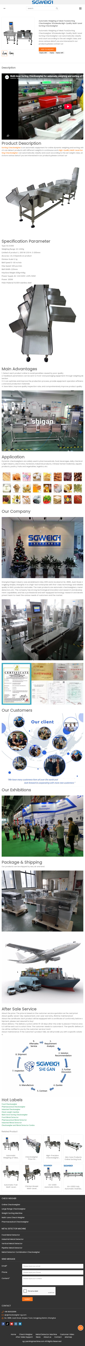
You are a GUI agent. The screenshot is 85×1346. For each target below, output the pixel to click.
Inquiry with (43, 53)
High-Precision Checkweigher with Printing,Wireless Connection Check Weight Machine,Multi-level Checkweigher (52, 1156)
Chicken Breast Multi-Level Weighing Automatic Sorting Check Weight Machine (32, 1187)
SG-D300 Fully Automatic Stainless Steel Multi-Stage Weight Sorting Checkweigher (73, 1187)
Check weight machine (10, 1112)
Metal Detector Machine (46, 1334)
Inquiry (51, 53)
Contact (58, 1337)
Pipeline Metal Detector (12, 1248)
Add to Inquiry (47, 49)
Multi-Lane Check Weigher (13, 1217)
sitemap (68, 1337)
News (38, 1337)
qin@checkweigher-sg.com (15, 1315)
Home (13, 1334)
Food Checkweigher (9, 1104)
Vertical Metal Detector (12, 1243)
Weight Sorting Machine (12, 1213)
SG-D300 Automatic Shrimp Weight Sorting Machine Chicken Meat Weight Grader (52, 1186)
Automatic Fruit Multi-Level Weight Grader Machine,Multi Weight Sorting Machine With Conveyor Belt (11, 1186)
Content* (6, 1278)
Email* (4, 1266)
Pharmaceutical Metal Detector (14, 1120)
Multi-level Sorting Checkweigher (15, 1115)
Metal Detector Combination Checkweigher (21, 1252)
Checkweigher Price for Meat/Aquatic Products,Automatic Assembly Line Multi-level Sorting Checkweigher (31, 1158)
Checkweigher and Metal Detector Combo (18, 1125)
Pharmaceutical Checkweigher (13, 1107)
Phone (4, 1272)
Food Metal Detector (10, 1117)
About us (47, 1337)
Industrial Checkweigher (11, 1109)
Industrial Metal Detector (12, 1123)
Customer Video (67, 1334)
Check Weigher (26, 1334)
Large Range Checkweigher (14, 1209)
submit (27, 1299)
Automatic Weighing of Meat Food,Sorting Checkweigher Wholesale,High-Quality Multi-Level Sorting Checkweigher (10, 1156)
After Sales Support (24, 1337)
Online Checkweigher (11, 1204)
